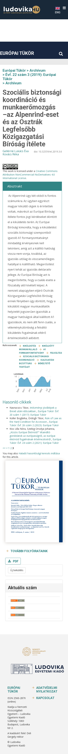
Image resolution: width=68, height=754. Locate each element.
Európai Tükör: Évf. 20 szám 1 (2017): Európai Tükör (34, 413)
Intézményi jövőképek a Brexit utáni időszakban (33, 409)
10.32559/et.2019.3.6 (50, 151)
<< (4, 448)
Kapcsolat (45, 698)
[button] (64, 8)
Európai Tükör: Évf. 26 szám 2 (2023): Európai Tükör (34, 423)
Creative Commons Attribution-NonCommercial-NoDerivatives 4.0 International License (30, 174)
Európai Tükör (17, 53)
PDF (15, 561)
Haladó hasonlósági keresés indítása (39, 453)
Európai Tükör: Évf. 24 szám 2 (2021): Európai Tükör (35, 441)
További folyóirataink (29, 551)
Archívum (37, 70)
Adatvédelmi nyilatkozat (46, 689)
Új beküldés (16, 570)
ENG (57, 12)
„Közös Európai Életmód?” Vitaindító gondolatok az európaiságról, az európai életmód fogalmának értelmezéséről (32, 436)
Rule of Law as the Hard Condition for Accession (36, 420)
